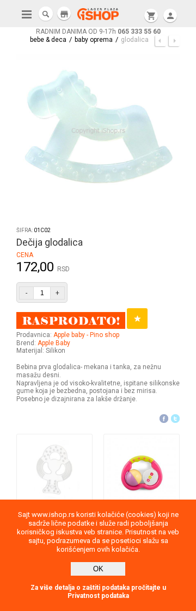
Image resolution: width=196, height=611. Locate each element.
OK (98, 569)
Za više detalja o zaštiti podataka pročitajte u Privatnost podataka (98, 592)
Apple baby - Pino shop (86, 335)
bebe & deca (48, 39)
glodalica (135, 39)
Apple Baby (54, 343)
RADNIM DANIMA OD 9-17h (98, 31)
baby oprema (94, 39)
